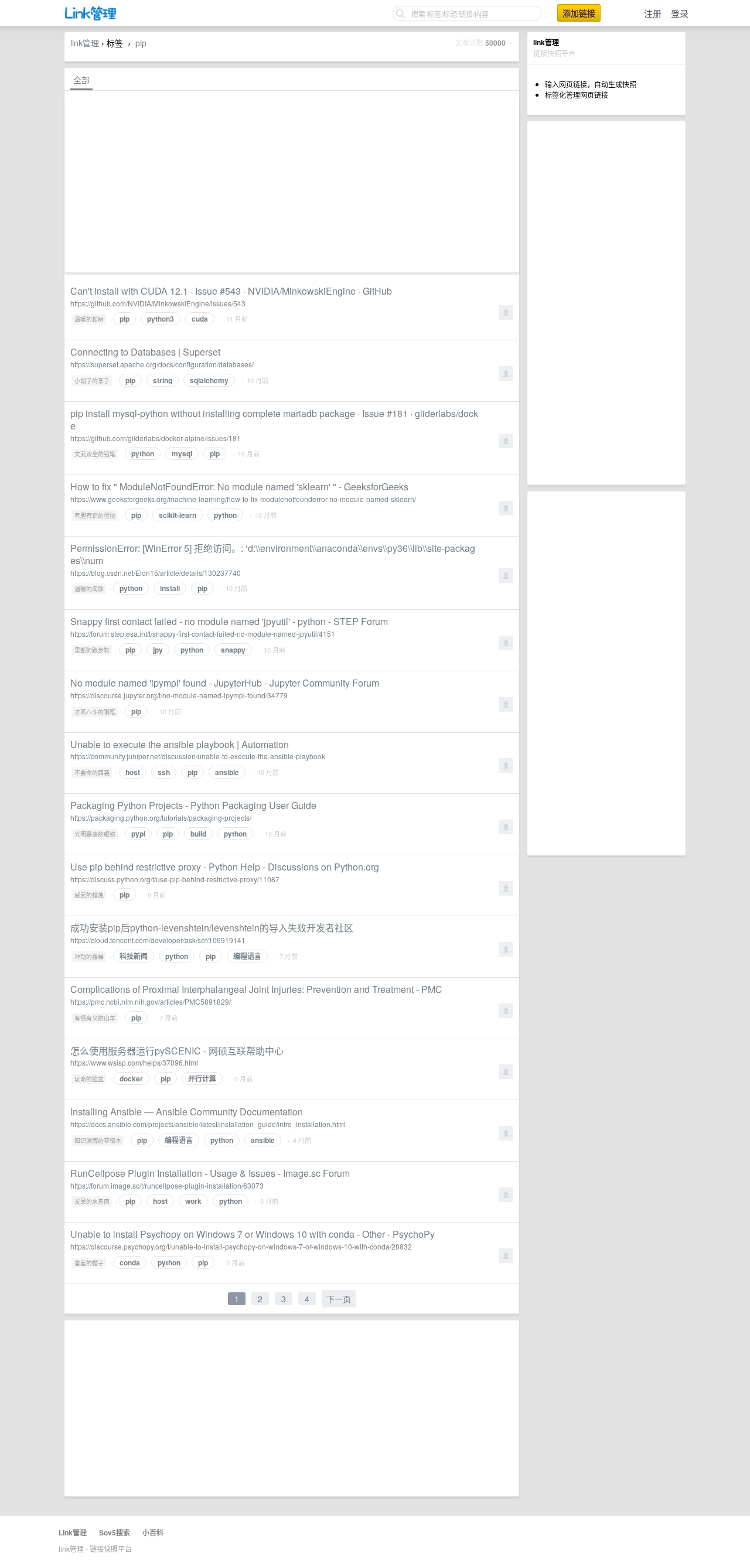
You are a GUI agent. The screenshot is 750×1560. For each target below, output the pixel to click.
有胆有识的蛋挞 (94, 515)
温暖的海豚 (89, 589)
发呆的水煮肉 (92, 1201)
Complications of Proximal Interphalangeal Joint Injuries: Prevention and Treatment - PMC (256, 989)
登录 (679, 13)
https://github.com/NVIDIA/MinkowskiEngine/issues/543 (158, 303)
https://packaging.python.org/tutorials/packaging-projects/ (160, 817)
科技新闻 (134, 956)
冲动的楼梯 (89, 957)
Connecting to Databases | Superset (145, 352)
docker (131, 1078)
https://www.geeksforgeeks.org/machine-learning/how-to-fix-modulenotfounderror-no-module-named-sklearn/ (243, 499)
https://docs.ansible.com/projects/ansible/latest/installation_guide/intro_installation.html (208, 1124)
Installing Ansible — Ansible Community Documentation (186, 1111)
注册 (653, 13)
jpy (158, 649)
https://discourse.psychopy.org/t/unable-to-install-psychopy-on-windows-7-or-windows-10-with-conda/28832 (241, 1246)
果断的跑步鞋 (92, 650)
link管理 (84, 43)
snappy (233, 649)
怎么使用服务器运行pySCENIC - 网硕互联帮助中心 (177, 1050)
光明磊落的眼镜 (94, 834)
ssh (164, 772)
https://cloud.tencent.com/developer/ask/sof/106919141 (158, 940)
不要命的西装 (92, 773)
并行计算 (202, 1078)
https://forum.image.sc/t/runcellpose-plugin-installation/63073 (167, 1185)
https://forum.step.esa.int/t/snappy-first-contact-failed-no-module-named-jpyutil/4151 (202, 634)
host (132, 772)
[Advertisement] (606, 303)
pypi (138, 833)
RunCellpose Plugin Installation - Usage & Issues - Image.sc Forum (210, 1173)
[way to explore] (90, 18)
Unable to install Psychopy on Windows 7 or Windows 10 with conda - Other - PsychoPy (252, 1234)
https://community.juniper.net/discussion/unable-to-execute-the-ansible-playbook (197, 756)
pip (140, 43)
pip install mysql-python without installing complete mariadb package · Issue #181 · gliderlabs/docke (274, 419)
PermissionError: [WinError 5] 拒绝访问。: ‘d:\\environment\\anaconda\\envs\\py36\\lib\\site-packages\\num (272, 554)
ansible (227, 772)
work (193, 1201)
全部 (81, 80)
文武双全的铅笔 (94, 454)
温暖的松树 (89, 319)
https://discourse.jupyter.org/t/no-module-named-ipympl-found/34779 (179, 695)
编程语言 (247, 956)
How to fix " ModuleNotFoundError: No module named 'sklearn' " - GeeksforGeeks (239, 486)
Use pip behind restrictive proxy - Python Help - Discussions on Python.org (224, 866)
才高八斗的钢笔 (94, 712)
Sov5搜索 (114, 1532)
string (162, 380)
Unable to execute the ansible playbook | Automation (179, 744)
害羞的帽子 (89, 1263)
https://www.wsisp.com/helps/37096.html (134, 1062)
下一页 (338, 1299)
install (170, 588)
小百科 (152, 1532)
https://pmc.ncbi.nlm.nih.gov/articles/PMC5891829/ (150, 1001)
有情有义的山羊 (94, 1018)
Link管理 (73, 1532)
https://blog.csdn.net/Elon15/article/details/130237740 (155, 573)
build (198, 833)
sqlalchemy (209, 380)
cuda (200, 318)
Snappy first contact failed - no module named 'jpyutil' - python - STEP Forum (229, 621)
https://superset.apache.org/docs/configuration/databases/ (162, 364)
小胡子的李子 (92, 381)
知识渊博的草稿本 (97, 1140)
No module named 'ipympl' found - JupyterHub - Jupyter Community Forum (224, 682)
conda (130, 1262)
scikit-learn (177, 515)
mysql (182, 453)
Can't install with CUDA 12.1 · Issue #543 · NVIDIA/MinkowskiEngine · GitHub (231, 291)
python (142, 453)
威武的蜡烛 (89, 895)
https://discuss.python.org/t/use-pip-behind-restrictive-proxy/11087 (174, 879)
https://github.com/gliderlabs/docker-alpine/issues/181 (155, 438)
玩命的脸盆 (89, 1079)
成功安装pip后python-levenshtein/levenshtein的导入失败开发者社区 (211, 927)
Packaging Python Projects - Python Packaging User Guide (193, 805)
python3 (160, 318)
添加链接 (578, 13)
